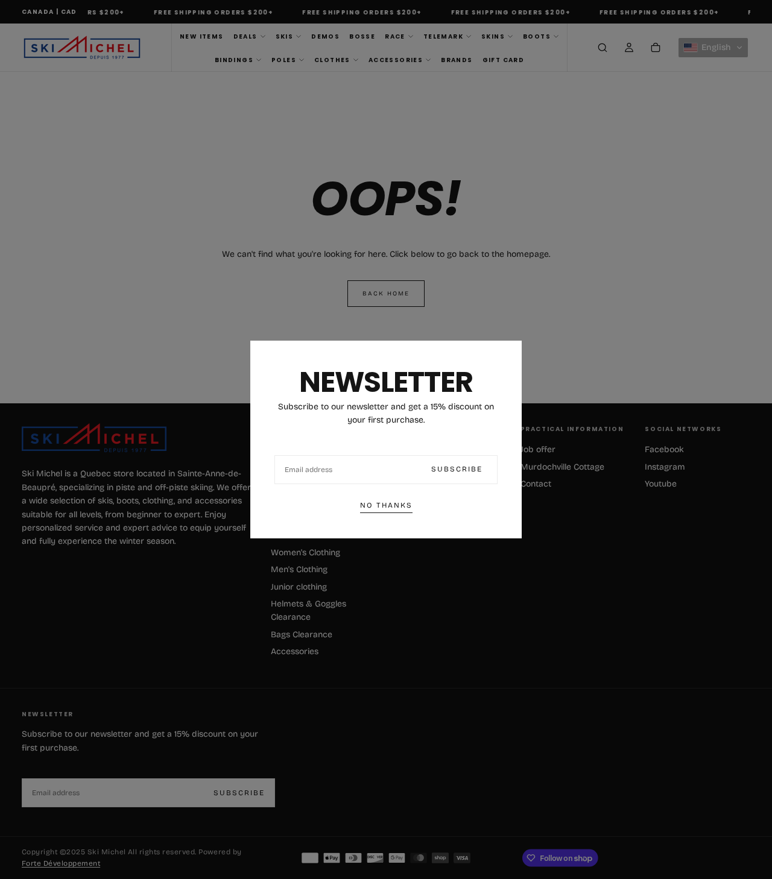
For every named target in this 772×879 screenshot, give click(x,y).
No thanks (386, 505)
